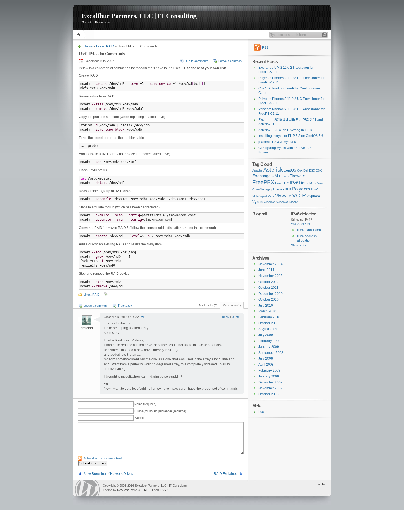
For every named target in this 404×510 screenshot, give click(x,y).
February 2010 (269, 317)
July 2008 (265, 358)
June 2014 (266, 270)
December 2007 (270, 382)
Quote (236, 316)
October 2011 (268, 288)
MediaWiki (316, 183)
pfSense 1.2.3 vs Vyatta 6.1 (278, 142)
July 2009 (265, 335)
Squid (263, 196)
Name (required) (145, 404)
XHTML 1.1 (145, 490)
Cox (300, 170)
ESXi (319, 170)
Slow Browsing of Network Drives (108, 474)
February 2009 (269, 341)
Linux (100, 46)
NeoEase (123, 490)
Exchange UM (265, 176)
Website (139, 417)
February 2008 (269, 370)
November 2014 (270, 264)
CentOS (290, 170)
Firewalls (297, 176)
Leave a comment (230, 61)
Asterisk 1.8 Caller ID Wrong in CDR (285, 130)
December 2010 (270, 294)
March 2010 (267, 311)
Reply (225, 316)
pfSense (277, 189)
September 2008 (270, 353)
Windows (270, 202)
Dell (305, 170)
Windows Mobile (287, 202)
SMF (255, 196)
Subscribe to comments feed (103, 458)
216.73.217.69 (300, 224)
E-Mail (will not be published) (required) (160, 411)
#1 (143, 316)
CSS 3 (164, 490)
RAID (110, 46)
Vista (271, 196)
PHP (288, 189)
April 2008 (266, 364)
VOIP (299, 195)
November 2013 (270, 276)
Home (79, 34)
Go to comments (197, 61)
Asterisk (273, 170)
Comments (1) (232, 305)
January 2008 (268, 376)
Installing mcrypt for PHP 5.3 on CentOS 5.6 (290, 136)
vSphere (313, 196)
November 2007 (270, 388)
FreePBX (263, 182)
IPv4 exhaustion (309, 230)
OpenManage (261, 189)
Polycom (301, 189)
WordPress (87, 488)
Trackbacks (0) (208, 305)
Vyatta (257, 202)
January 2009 (268, 347)
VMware (283, 195)
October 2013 (268, 282)
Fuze (278, 183)
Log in (263, 412)
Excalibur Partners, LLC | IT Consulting (139, 15)
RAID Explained (226, 474)
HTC (286, 183)
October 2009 (268, 323)
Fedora (284, 176)
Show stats (298, 245)
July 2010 (265, 305)
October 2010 (268, 299)
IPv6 (294, 183)
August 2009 (267, 329)
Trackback (125, 305)
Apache (257, 170)
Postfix (315, 189)
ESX (312, 170)
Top (324, 484)
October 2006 (268, 394)
